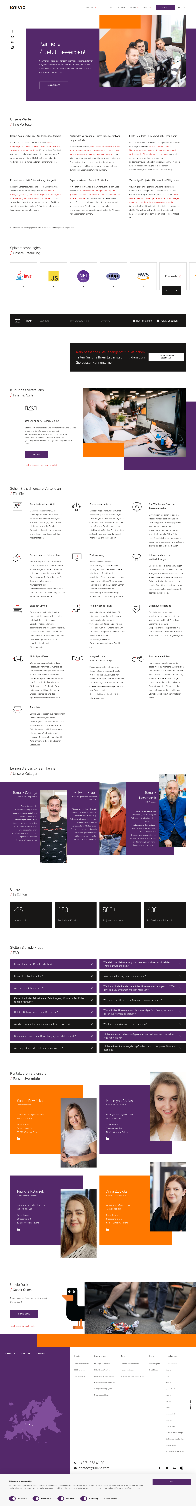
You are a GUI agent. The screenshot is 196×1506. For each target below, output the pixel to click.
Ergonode (169, 1420)
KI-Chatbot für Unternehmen (130, 1364)
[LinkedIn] (18, 1138)
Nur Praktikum (144, 320)
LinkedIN (12, 42)
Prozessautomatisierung (101, 1395)
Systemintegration (155, 1364)
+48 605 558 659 (24, 1118)
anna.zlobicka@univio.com (118, 1205)
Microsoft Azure (171, 1445)
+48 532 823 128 (113, 1209)
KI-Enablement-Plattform (102, 1370)
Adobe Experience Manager (174, 1433)
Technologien (173, 1356)
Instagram (12, 47)
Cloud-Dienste (153, 1370)
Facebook (12, 31)
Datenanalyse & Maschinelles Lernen (132, 1376)
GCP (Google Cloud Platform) (175, 1452)
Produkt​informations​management (104, 1383)
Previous (166, 290)
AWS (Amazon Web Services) (175, 1439)
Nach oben (190, 1404)
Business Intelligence (127, 1370)
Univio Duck (24, 1314)
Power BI (169, 1395)
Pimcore (168, 1401)
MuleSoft (168, 1383)
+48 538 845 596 (113, 1118)
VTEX (167, 1376)
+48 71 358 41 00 (91, 1462)
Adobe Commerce (171, 1364)
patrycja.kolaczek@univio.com (31, 1205)
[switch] (36, 1498)
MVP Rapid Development (102, 1364)
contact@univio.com (94, 1468)
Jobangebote (53, 85)
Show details (111, 1498)
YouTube (12, 36)
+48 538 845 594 (24, 1209)
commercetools (170, 1414)
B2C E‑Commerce (79, 1376)
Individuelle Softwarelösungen (104, 1376)
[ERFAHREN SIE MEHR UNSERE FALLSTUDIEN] (24, 276)
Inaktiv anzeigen (169, 320)
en (179, 7)
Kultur (36, 454)
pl (185, 7)
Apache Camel (170, 1389)
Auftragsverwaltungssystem (103, 1389)
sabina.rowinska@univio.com (30, 1114)
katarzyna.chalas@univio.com (119, 1114)
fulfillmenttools (170, 1427)
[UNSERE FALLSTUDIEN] (54, 276)
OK (171, 1482)
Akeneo (168, 1408)
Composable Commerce (81, 1364)
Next (176, 290)
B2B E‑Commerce (79, 1370)
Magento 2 (169, 1370)
